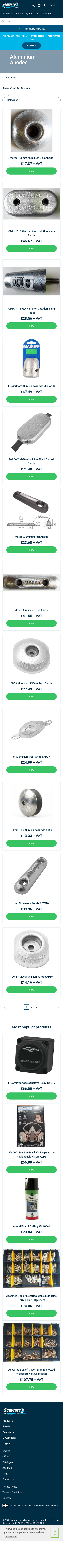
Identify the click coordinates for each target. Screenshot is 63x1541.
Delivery (6, 1498)
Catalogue (47, 13)
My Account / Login (33, 5)
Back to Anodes (9, 77)
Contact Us (8, 1479)
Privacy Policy (9, 1486)
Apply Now (31, 45)
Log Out (6, 1443)
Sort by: (6, 94)
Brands (19, 13)
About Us (7, 1468)
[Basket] (39, 5)
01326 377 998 (45, 5)
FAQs (5, 1473)
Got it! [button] (55, 1533)
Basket (6, 1451)
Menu (53, 5)
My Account (9, 1437)
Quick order (32, 13)
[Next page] (58, 1007)
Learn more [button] (11, 1536)
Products (7, 13)
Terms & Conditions (12, 1492)
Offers (5, 1456)
